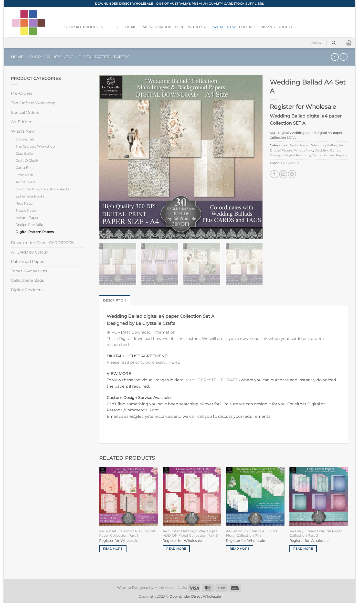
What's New (59, 57)
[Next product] (334, 57)
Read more (113, 548)
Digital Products (26, 290)
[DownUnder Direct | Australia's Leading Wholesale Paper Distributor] (30, 22)
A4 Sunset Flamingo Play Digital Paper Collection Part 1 (127, 533)
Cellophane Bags (27, 280)
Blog (180, 27)
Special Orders (25, 112)
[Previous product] (343, 57)
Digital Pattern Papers (104, 57)
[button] (91, 27)
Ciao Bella (24, 153)
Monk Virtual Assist (170, 587)
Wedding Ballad (324, 145)
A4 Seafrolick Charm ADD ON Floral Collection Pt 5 (251, 533)
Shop (35, 57)
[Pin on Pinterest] (292, 174)
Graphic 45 (25, 139)
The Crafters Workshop (33, 103)
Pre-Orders (21, 93)
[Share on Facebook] (274, 174)
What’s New (224, 27)
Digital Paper (299, 145)
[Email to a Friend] (283, 174)
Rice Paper (25, 203)
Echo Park (24, 175)
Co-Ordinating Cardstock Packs (43, 189)
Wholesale (199, 27)
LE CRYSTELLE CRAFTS (217, 380)
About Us (287, 27)
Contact (247, 27)
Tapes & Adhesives (29, 271)
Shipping (266, 27)
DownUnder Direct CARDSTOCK (42, 242)
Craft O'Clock (27, 160)
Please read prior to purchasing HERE (143, 362)
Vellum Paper (27, 217)
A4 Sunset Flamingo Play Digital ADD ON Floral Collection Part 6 (191, 533)
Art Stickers (22, 121)
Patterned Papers (28, 261)
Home (130, 27)
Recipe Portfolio (29, 224)
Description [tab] (114, 300)
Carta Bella (25, 167)
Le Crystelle (290, 163)
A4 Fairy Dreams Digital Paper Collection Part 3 (315, 533)
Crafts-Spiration (155, 27)
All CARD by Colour (29, 252)
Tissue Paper (26, 210)
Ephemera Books (30, 196)
